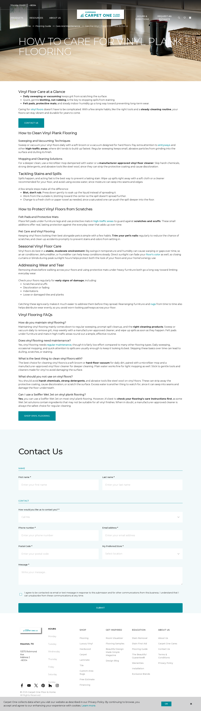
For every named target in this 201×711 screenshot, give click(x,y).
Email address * (110, 528)
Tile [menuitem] (82, 665)
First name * (24, 477)
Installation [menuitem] (138, 668)
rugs (153, 304)
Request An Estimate (164, 18)
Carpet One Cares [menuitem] (167, 643)
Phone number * (27, 528)
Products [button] (17, 18)
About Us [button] (55, 18)
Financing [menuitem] (85, 685)
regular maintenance (59, 344)
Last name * (108, 477)
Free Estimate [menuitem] (87, 679)
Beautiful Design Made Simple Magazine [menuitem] (115, 652)
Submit (100, 607)
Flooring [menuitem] (84, 638)
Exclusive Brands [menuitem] (141, 674)
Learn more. (89, 705)
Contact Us (31, 123)
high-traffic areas (103, 221)
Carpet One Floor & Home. (42, 692)
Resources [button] (36, 18)
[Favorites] (184, 18)
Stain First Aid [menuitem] (139, 643)
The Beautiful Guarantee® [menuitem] (139, 656)
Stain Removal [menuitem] (139, 638)
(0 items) (190, 18)
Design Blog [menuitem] (112, 660)
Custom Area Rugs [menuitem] (86, 672)
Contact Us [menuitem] (164, 649)
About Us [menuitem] (163, 638)
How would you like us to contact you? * (38, 510)
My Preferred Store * (112, 546)
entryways (164, 145)
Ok (166, 703)
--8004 (32, 5)
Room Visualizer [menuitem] (114, 638)
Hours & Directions (142, 18)
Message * (23, 565)
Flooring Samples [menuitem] (115, 643)
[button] (179, 18)
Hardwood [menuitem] (85, 649)
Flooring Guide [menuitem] (140, 649)
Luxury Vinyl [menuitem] (86, 643)
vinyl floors (37, 109)
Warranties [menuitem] (138, 663)
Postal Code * (25, 546)
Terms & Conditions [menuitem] (164, 656)
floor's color (153, 254)
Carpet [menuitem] (83, 654)
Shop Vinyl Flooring (37, 416)
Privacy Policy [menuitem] (165, 663)
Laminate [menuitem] (85, 660)
